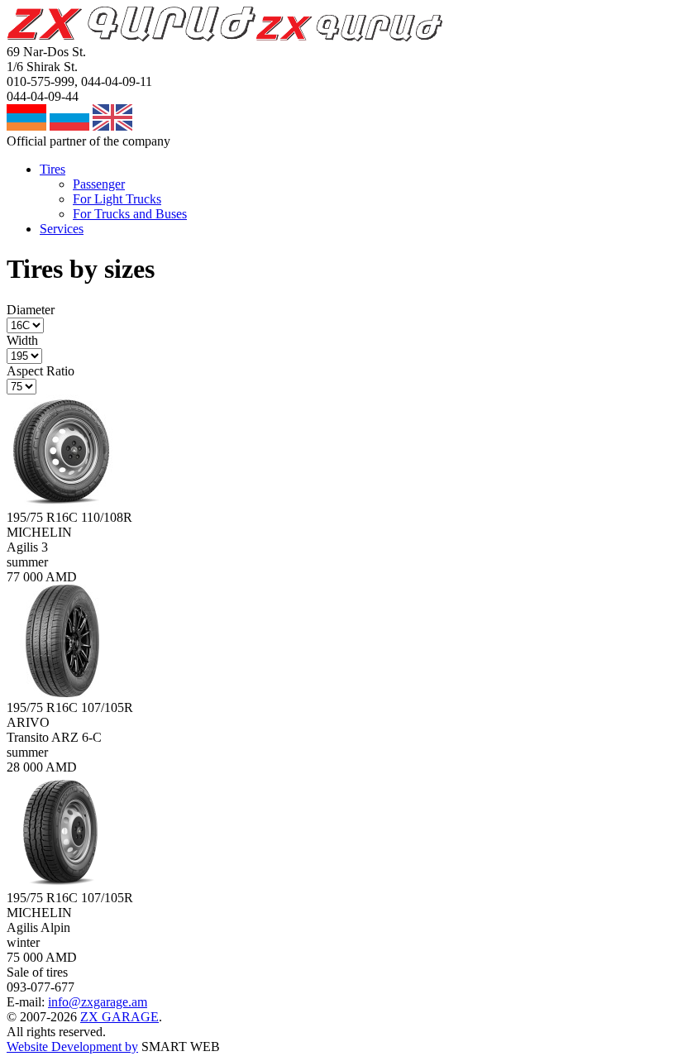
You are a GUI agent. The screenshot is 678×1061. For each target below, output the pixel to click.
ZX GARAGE (119, 1017)
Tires (52, 169)
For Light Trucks (117, 199)
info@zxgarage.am (97, 1002)
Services (62, 229)
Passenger (99, 184)
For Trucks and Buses (130, 214)
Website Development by (72, 1046)
